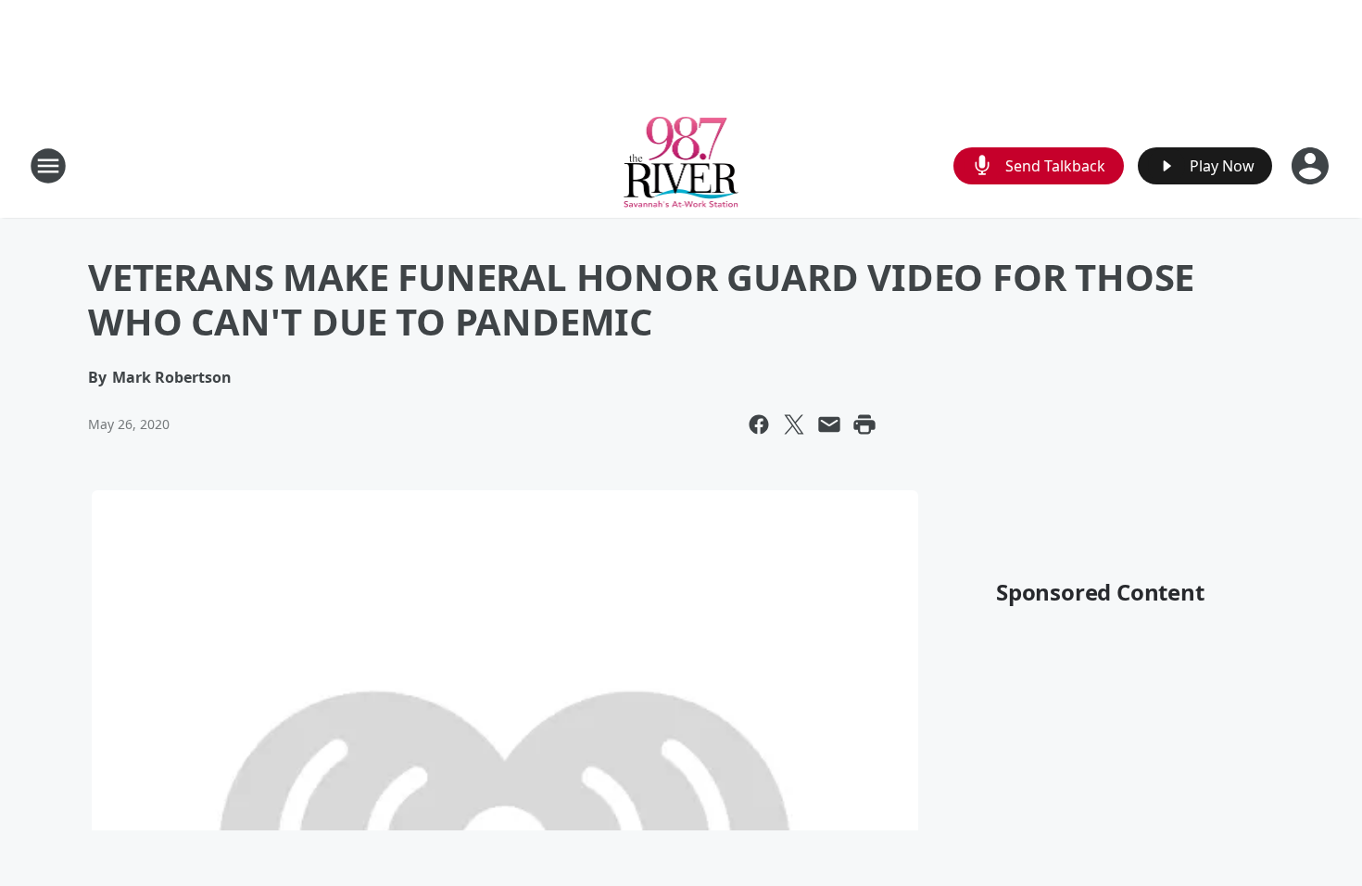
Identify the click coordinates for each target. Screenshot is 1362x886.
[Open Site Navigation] (48, 165)
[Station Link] (681, 165)
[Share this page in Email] (829, 424)
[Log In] (1312, 165)
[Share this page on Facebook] (759, 424)
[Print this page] (864, 424)
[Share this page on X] (794, 424)
